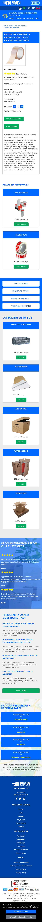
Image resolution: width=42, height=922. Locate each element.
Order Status (21, 823)
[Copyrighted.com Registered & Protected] (21, 883)
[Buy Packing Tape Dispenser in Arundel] (21, 208)
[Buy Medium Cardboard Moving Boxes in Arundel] (21, 510)
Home (5, 26)
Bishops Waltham (21, 850)
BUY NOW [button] (21, 357)
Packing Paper (21, 367)
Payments (21, 820)
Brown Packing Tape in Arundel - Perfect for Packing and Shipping (17, 37)
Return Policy (21, 869)
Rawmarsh (21, 836)
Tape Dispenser (21, 193)
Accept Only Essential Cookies (21, 917)
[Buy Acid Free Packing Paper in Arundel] (21, 383)
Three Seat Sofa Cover (21, 324)
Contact (21, 809)
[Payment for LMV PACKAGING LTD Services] (21, 888)
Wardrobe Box (21, 451)
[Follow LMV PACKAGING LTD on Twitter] (20, 799)
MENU (35, 3)
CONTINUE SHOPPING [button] (13, 119)
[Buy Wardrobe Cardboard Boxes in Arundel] (21, 467)
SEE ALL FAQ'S (21, 691)
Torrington (21, 846)
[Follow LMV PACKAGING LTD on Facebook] (17, 799)
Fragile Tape (21, 235)
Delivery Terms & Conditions (21, 866)
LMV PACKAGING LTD (27, 893)
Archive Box (21, 409)
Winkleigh (21, 843)
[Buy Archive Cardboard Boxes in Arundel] (21, 425)
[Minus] (14, 106)
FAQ (21, 813)
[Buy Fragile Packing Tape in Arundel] (21, 250)
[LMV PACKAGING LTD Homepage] (11, 3)
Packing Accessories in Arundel (18, 26)
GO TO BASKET (11, 126)
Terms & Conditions (21, 862)
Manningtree (21, 853)
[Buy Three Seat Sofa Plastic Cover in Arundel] (21, 341)
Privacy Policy (33, 907)
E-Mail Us (21, 792)
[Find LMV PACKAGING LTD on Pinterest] (24, 799)
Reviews (21, 816)
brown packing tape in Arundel (18, 140)
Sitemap (21, 826)
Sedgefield (21, 839)
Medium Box (21, 493)
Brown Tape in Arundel (12, 28)
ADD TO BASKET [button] (21, 224)
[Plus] (21, 106)
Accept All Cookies (21, 911)
